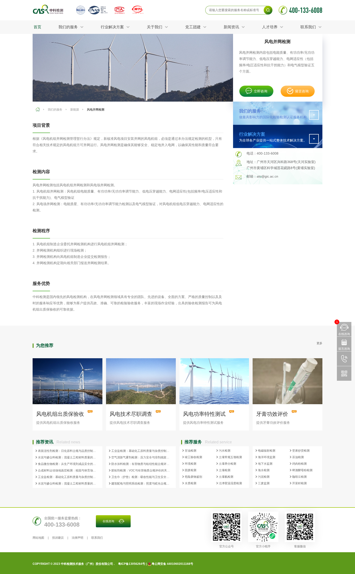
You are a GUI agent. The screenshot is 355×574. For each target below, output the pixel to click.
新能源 (74, 109)
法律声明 (77, 537)
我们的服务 (55, 109)
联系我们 (97, 537)
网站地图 (38, 537)
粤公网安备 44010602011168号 (172, 564)
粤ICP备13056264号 (131, 564)
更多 (319, 343)
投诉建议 (58, 537)
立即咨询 (260, 91)
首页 (37, 27)
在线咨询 (108, 521)
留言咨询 (302, 91)
